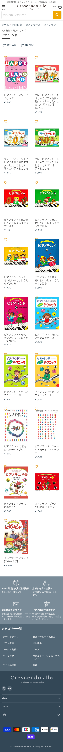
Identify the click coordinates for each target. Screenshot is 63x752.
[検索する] (57, 15)
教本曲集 (17, 25)
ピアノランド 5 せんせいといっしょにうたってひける (16, 337)
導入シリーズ (33, 25)
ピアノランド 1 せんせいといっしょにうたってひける (16, 222)
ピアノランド (51, 25)
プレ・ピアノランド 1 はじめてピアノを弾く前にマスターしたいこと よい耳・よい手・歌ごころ (47, 101)
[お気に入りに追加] (5, 58)
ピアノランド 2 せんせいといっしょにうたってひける (47, 222)
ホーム (5, 24)
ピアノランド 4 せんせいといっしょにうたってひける (47, 280)
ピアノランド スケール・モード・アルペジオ (47, 449)
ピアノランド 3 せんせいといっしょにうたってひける (16, 280)
